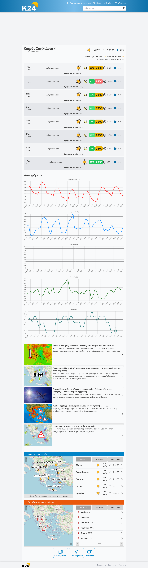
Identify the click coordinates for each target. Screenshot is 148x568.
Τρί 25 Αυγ (83, 459)
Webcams (122, 3)
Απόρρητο (122, 565)
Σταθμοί (109, 3)
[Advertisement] (74, 28)
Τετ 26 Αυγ (99, 459)
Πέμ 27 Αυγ (115, 459)
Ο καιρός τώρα (76, 556)
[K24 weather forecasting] (30, 6)
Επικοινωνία (101, 565)
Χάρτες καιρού (60, 556)
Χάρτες (98, 3)
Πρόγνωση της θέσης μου (80, 3)
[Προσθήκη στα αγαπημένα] (55, 48)
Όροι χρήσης (112, 565)
